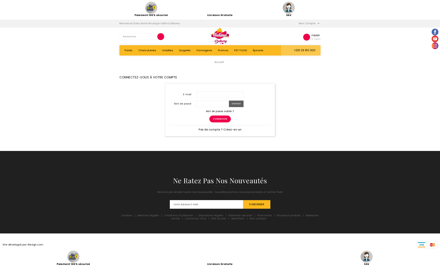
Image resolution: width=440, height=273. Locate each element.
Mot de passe (182, 103)
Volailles (167, 50)
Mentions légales (149, 215)
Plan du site (219, 218)
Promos (223, 50)
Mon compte (258, 218)
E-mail (187, 94)
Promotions (265, 215)
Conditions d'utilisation (179, 215)
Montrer (236, 103)
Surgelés (185, 50)
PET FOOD (240, 50)
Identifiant (238, 218)
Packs (129, 50)
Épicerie (258, 50)
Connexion (220, 119)
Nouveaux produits (289, 215)
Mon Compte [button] (310, 23)
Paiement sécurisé (240, 215)
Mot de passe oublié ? (220, 111)
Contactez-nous (196, 218)
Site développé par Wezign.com (23, 244)
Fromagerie (204, 50)
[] (160, 36)
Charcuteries (147, 50)
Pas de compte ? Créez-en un (220, 130)
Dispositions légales (211, 215)
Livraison (127, 215)
